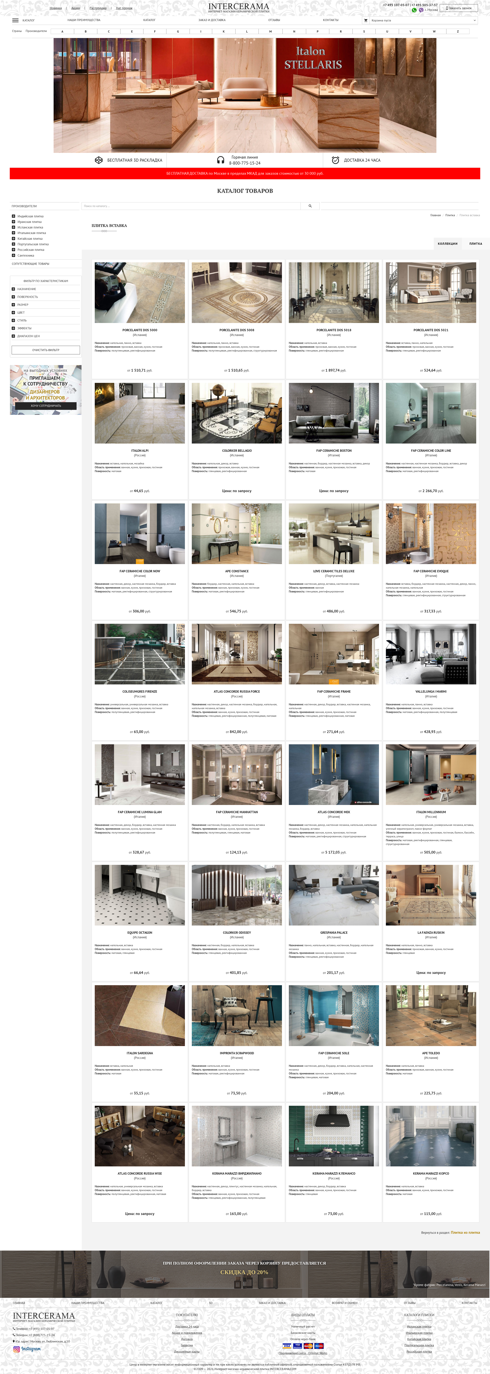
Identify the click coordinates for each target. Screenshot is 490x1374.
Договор (187, 1339)
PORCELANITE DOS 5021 (431, 330)
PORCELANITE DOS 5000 (139, 330)
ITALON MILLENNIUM (431, 812)
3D (210, 1303)
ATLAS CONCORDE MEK (334, 812)
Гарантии (187, 1345)
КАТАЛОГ (149, 20)
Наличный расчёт (303, 1326)
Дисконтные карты (187, 1351)
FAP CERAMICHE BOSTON (334, 450)
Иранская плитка (30, 222)
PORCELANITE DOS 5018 (334, 330)
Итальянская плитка (32, 233)
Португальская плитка (33, 244)
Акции (75, 8)
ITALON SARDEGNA (140, 1053)
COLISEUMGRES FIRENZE (139, 691)
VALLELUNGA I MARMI (431, 691)
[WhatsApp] (414, 10)
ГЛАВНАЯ (19, 1303)
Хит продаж (124, 8)
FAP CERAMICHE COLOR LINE (431, 450)
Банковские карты (303, 1333)
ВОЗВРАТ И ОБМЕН (345, 1303)
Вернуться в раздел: (450, 1232)
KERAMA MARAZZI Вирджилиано (236, 1173)
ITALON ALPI (140, 450)
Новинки (56, 8)
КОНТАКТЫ (330, 20)
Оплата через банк (303, 1339)
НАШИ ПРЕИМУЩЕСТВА (84, 20)
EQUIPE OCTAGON (139, 932)
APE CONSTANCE (237, 571)
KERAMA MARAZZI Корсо (431, 1173)
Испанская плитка (30, 227)
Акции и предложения (187, 1333)
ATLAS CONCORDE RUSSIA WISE (140, 1173)
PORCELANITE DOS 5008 (237, 330)
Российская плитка (31, 250)
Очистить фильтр (45, 350)
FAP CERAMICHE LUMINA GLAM (140, 812)
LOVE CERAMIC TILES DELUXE (333, 571)
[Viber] (421, 10)
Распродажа (98, 8)
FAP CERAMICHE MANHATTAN (237, 812)
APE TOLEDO (431, 1053)
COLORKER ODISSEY (237, 932)
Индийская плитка (30, 216)
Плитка (450, 215)
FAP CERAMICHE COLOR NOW (140, 571)
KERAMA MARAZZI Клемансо (334, 1173)
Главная (435, 215)
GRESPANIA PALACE (334, 932)
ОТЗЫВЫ (274, 20)
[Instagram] (27, 1349)
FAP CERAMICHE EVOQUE (431, 571)
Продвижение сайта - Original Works (303, 1353)
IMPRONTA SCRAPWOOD (237, 1053)
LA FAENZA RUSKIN (431, 932)
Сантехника (26, 255)
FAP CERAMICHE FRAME (334, 691)
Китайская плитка (30, 238)
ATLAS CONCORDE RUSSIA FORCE (237, 691)
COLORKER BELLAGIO (237, 450)
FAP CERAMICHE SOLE (333, 1053)
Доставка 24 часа (187, 1326)
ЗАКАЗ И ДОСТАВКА (211, 20)
